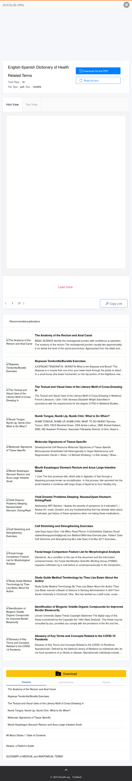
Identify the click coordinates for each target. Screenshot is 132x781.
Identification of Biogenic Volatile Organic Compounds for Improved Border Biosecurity (79, 608)
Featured (26, 682)
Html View (12, 104)
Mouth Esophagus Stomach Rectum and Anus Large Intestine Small (75, 469)
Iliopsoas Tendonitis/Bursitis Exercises (60, 361)
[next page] (23, 303)
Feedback (77, 777)
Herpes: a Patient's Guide (20, 745)
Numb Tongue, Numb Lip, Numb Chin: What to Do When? (72, 416)
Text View (32, 104)
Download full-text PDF (95, 71)
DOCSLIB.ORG (13, 5)
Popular (106, 682)
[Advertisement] (66, 36)
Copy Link (115, 304)
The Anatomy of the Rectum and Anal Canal (63, 335)
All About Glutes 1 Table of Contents (26, 735)
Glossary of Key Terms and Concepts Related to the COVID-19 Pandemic (75, 637)
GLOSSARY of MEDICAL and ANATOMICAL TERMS (34, 756)
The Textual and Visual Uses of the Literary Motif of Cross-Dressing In (78, 388)
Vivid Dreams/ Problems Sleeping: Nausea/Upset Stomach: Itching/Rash (73, 498)
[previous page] (5, 303)
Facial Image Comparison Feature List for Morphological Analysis (77, 551)
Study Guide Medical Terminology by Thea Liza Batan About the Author (76, 579)
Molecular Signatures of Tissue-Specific (61, 441)
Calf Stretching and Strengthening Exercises (64, 526)
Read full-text (90, 80)
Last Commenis (66, 682)
